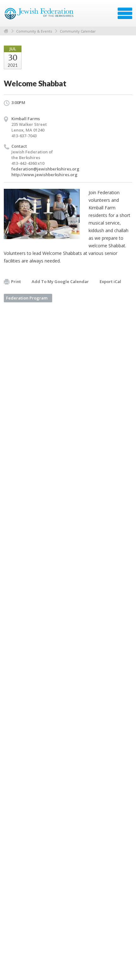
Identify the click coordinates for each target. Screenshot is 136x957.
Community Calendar (78, 31)
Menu (125, 13)
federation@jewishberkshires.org (45, 169)
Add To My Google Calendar (60, 281)
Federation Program (26, 298)
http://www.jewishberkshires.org (44, 174)
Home (6, 31)
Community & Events (34, 31)
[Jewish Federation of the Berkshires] (39, 15)
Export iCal (110, 281)
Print (16, 281)
